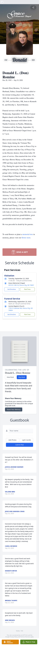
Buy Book (22, 377)
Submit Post (19, 445)
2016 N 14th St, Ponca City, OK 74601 (21, 285)
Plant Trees (27, 289)
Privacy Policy (14, 637)
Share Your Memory (13, 409)
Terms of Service (25, 637)
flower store (26, 237)
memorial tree (27, 234)
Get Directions (11, 289)
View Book (10, 377)
